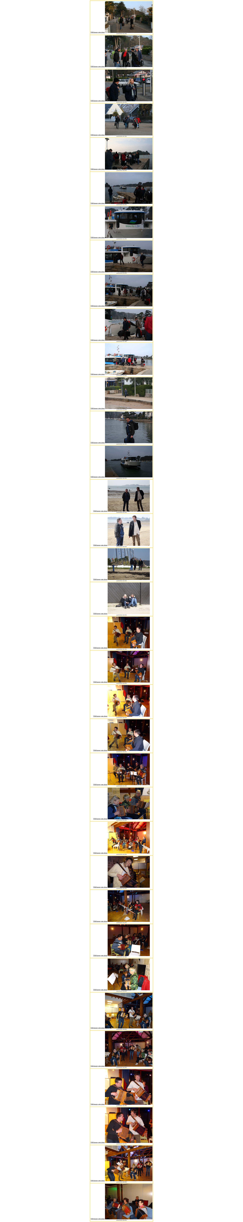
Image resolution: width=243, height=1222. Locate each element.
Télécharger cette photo (98, 32)
